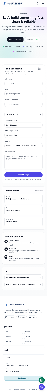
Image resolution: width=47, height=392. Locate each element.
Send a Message (15, 39)
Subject (7, 141)
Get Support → (23, 378)
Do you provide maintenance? (23, 277)
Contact (8, 342)
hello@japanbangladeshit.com (16, 366)
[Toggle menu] (43, 3)
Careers (28, 342)
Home (7, 332)
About (27, 337)
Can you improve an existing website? (23, 284)
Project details (9, 152)
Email (6, 89)
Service (7, 110)
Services (28, 332)
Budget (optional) (10, 120)
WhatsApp (31, 39)
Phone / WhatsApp (11, 100)
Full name (8, 79)
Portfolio (8, 337)
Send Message (23, 175)
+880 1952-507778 (12, 371)
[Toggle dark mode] (38, 3)
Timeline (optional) (11, 131)
